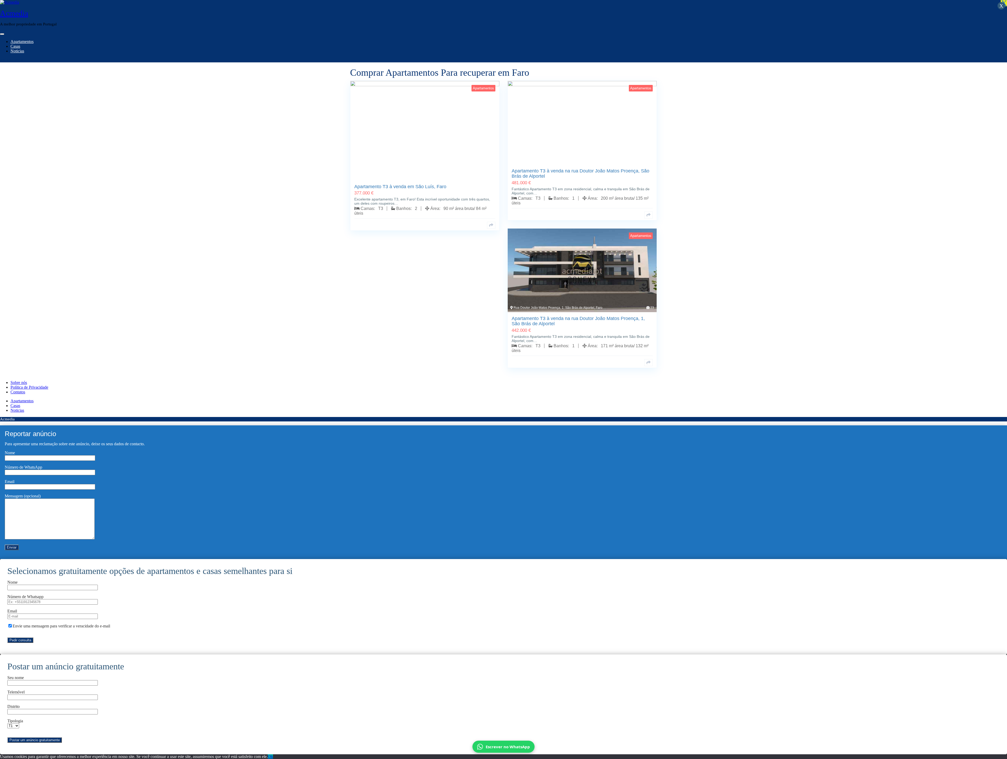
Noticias (17, 51)
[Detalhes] (491, 225)
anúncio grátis (11, 60)
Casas (15, 46)
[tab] (2, 34)
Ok (270, 756)
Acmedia (14, 13)
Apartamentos (22, 41)
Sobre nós (18, 382)
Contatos (17, 392)
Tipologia (15, 721)
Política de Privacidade (29, 387)
